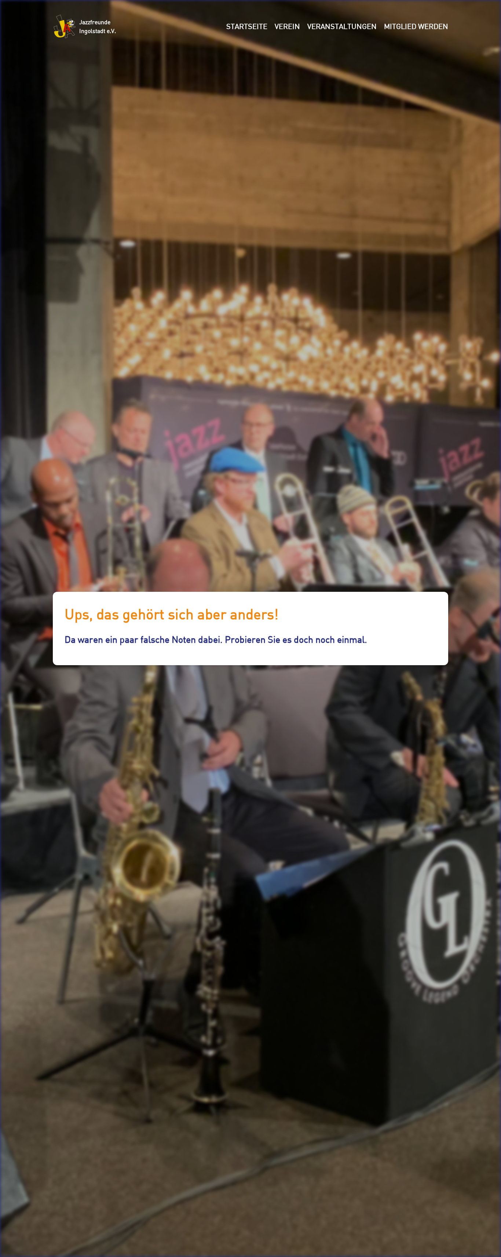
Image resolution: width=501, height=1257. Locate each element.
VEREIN (287, 26)
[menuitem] (246, 26)
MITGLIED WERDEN (416, 26)
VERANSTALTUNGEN (342, 26)
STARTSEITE (246, 26)
